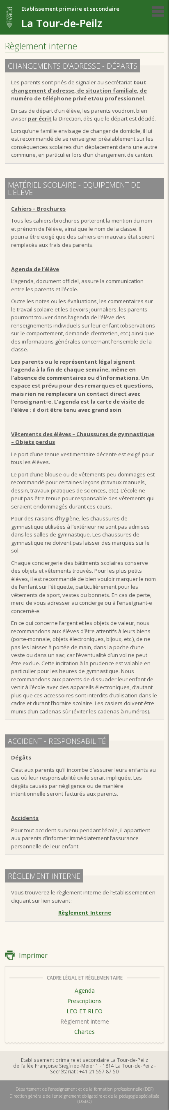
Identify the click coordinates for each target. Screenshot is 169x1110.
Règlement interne (84, 1021)
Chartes (84, 1032)
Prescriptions (84, 1001)
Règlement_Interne (84, 912)
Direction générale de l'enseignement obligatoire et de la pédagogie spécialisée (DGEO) (84, 1098)
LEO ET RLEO (84, 1011)
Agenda (85, 990)
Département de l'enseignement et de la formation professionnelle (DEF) (84, 1089)
